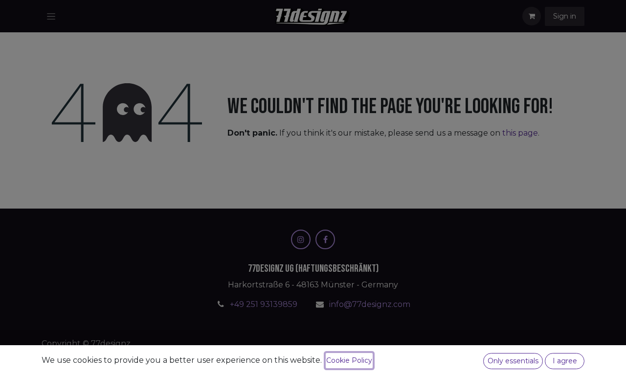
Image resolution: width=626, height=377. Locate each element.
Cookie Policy (349, 360)
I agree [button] (565, 360)
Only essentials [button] (513, 360)
